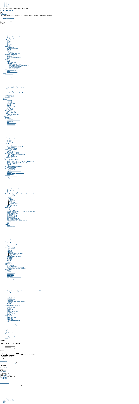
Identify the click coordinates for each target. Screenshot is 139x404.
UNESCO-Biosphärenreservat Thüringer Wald (15, 146)
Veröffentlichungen (8, 46)
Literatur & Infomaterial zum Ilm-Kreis (13, 53)
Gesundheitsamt (7, 207)
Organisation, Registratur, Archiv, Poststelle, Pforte (15, 173)
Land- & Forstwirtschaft (11, 30)
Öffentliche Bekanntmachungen (12, 48)
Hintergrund (11, 199)
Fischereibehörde (10, 309)
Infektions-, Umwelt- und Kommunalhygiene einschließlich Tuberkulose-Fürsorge (21, 211)
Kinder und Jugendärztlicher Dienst (13, 218)
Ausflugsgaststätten (10, 155)
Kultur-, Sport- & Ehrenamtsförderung (13, 194)
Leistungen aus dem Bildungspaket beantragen (8, 363)
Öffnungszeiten (9, 44)
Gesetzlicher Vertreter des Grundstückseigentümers (15, 267)
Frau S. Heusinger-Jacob (4, 383)
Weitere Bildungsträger (9, 109)
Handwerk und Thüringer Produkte (11, 149)
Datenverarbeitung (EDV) (11, 169)
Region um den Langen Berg (12, 123)
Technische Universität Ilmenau (10, 112)
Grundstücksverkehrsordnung (12, 266)
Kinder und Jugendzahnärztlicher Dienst (14, 219)
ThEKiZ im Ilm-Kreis (10, 235)
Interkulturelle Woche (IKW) (12, 184)
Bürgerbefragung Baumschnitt (14, 67)
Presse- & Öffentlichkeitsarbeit (12, 205)
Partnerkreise (9, 28)
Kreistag (6, 69)
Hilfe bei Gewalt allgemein (11, 190)
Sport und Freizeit (8, 143)
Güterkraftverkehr (10, 300)
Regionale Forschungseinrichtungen (13, 114)
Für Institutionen (10, 319)
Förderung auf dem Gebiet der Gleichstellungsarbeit (16, 187)
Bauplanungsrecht (10, 177)
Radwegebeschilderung (11, 142)
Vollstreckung (9, 245)
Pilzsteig (8, 135)
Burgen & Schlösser (10, 145)
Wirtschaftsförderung (8, 75)
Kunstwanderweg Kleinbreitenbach (13, 134)
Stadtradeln (9, 139)
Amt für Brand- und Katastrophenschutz (12, 159)
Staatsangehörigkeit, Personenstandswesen (14, 256)
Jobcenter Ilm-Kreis (8, 315)
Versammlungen (9, 259)
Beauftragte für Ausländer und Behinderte (12, 182)
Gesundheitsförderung (11, 214)
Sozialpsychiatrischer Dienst (12, 216)
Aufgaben (8, 60)
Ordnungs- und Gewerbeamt (10, 247)
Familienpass (9, 237)
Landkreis (4, 327)
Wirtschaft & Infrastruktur (11, 195)
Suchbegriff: (2, 345)
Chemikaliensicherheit (11, 288)
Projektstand (9, 81)
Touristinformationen (8, 157)
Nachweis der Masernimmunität (12, 213)
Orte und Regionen (8, 118)
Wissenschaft (7, 113)
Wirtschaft (4, 73)
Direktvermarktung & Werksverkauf (13, 152)
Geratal (8, 122)
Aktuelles (8, 160)
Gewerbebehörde (10, 250)
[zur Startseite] (1, 13)
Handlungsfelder (12, 200)
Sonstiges (8, 58)
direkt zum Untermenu (6, 5)
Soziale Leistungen (10, 276)
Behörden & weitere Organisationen (11, 54)
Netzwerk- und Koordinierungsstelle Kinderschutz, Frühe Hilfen (18, 232)
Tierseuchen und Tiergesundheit (12, 311)
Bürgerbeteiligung (10, 63)
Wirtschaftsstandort (8, 84)
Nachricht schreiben (3, 377)
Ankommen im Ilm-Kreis (11, 91)
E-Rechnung (9, 170)
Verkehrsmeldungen (10, 47)
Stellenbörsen (9, 89)
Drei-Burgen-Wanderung (11, 131)
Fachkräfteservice (8, 88)
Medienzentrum (9, 172)
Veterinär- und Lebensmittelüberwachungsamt (13, 305)
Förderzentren (9, 105)
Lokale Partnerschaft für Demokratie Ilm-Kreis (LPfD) (16, 185)
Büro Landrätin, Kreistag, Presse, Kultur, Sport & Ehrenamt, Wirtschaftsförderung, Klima (20, 193)
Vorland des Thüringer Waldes (12, 126)
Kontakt (4, 401)
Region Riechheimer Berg (11, 125)
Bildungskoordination (8, 110)
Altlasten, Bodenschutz (11, 284)
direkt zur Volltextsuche (7, 3)
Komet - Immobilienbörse (9, 96)
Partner (10, 204)
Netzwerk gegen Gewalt (11, 191)
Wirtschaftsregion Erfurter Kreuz (12, 86)
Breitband (6, 79)
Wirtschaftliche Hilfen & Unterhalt (13, 228)
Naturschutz (9, 286)
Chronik (8, 80)
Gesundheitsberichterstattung (12, 215)
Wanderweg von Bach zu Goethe (12, 130)
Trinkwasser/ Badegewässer (12, 212)
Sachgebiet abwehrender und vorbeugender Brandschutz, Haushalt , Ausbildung (20, 161)
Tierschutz (8, 310)
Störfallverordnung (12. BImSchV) (13, 289)
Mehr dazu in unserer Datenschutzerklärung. (8, 10)
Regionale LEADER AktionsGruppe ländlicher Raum (16, 87)
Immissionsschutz (10, 285)
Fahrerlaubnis (9, 298)
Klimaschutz (9, 197)
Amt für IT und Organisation (10, 168)
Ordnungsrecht (9, 258)
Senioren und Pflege (10, 274)
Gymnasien (9, 104)
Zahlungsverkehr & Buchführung (12, 244)
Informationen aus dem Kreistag (12, 72)
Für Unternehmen (10, 318)
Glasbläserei (9, 150)
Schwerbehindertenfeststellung (12, 278)
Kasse (6, 243)
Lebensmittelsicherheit (11, 307)
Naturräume (9, 37)
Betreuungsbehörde (10, 275)
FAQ (8, 82)
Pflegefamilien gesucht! (11, 226)
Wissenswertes (7, 97)
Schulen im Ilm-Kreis (8, 100)
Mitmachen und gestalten (13, 203)
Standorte (8, 45)
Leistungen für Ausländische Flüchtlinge (14, 277)
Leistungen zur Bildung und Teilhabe (13, 320)
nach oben (5, 394)
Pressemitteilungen (10, 83)
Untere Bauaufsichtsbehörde (12, 176)
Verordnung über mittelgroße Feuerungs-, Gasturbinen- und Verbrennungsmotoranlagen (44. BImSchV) (25, 290)
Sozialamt (6, 272)
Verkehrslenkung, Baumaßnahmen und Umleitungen (16, 301)
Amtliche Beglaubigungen (11, 265)
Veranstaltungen (7, 117)
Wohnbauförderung (10, 174)
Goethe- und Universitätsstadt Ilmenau (13, 120)
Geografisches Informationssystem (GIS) (14, 171)
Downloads (9, 164)
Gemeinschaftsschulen (11, 103)
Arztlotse (8, 209)
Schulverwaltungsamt (8, 269)
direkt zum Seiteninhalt (6, 6)
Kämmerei (6, 241)
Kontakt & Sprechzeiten (11, 248)
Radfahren (6, 137)
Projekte (10, 201)
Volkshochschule (10, 108)
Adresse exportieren (3, 378)
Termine (8, 71)
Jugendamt (6, 224)
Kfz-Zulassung (9, 296)
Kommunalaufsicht (8, 246)
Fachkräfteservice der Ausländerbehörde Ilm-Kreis (15, 92)
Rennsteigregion (10, 121)
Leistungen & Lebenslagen (11, 62)
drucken (8, 394)
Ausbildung (9, 262)
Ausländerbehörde (10, 252)
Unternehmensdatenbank (9, 93)
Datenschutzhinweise (10, 240)
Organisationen (9, 56)
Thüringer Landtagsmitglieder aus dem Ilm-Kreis (15, 33)
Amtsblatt (8, 51)
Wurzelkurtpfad (9, 133)
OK (1, 12)
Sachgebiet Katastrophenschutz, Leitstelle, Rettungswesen (17, 162)
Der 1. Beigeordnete (10, 41)
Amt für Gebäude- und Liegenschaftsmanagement (13, 166)
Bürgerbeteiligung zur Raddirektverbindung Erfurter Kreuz (19, 65)
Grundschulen (9, 101)
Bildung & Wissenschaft (5, 99)
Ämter (4, 158)
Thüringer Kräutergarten (11, 147)
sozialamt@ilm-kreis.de (7, 375)
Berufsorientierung (10, 90)
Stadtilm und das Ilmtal (11, 124)
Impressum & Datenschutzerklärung (9, 399)
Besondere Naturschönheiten (12, 38)
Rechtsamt (6, 264)
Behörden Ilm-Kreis (10, 55)
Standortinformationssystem (9, 95)
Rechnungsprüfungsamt (9, 263)
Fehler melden (5, 398)
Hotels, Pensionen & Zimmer (12, 156)
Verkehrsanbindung (10, 35)
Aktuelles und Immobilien (11, 167)
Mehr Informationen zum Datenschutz (6, 16)
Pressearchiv (9, 49)
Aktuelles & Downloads (11, 273)
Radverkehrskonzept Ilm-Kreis (12, 138)
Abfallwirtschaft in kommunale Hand (15, 66)
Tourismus (4, 116)
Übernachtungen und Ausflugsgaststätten (12, 153)
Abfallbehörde (9, 283)
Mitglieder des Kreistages (11, 70)
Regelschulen (9, 102)
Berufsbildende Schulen (11, 106)
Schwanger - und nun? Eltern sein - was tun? (14, 234)
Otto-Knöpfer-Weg (10, 132)
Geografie (6, 34)
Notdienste (9, 50)
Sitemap (4, 402)
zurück (1, 394)
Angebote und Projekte (11, 238)
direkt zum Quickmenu (6, 2)
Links (8, 165)
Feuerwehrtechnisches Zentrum (12, 163)
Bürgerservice (7, 59)
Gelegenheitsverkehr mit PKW (12, 299)
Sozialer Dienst (9, 227)
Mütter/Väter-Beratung (11, 236)
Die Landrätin (9, 40)
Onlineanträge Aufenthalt (13, 254)
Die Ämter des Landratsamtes (12, 43)
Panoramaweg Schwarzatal (11, 136)
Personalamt (7, 261)
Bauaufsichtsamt (7, 175)
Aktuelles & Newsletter (9, 74)
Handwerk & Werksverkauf (11, 151)
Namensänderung (10, 257)
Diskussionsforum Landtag (13, 68)
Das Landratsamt (8, 39)
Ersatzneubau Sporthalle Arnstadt (15, 64)
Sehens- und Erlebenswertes (9, 144)
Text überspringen (3, 361)
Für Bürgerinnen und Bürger (12, 317)
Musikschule (9, 107)
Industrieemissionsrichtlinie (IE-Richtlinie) (14, 291)
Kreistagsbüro (9, 196)
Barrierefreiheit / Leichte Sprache (8, 18)
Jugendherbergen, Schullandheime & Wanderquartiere (16, 154)
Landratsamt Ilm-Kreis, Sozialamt (6, 367)
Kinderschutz (9, 233)
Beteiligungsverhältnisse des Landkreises (14, 57)
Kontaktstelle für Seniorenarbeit (12, 192)
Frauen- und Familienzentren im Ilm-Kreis (14, 188)
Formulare (8, 61)
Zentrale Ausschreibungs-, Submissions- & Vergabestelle (16, 268)
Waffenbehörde (9, 251)
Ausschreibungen (10, 52)
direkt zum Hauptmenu (6, 4)
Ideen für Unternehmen (11, 140)
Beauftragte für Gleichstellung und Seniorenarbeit (13, 186)
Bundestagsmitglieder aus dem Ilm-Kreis (14, 32)
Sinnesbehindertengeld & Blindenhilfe (13, 279)
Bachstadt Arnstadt (10, 119)
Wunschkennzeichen (12, 297)
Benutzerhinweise (10, 94)
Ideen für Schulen (10, 141)
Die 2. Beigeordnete (10, 42)
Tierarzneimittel (9, 312)
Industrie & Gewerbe (10, 29)
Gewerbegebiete (10, 85)
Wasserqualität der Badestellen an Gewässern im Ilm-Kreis (17, 220)
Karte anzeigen (3, 371)
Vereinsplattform (10, 31)
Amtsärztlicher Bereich (11, 210)
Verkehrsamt (7, 294)
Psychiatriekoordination (11, 217)
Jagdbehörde (9, 308)
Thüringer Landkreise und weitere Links (14, 36)
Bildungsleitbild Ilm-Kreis (11, 111)
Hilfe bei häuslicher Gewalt (11, 189)
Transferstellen (9, 115)
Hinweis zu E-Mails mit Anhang (8, 400)
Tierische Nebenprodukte (11, 313)
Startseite (4, 397)
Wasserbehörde (9, 287)
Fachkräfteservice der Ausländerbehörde (16, 253)
